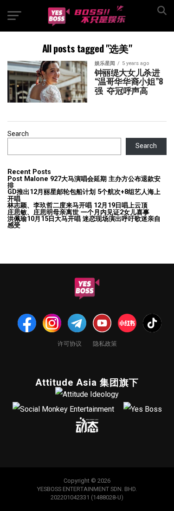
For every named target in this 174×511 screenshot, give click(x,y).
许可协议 (70, 343)
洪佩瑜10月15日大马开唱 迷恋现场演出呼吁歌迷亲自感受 (84, 222)
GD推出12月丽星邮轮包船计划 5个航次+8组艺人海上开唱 (84, 195)
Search (18, 134)
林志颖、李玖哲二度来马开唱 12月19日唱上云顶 (77, 205)
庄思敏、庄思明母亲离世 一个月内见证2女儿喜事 (78, 212)
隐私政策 (105, 343)
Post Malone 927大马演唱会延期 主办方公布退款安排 (84, 182)
